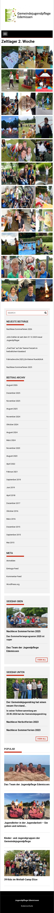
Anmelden (10, 561)
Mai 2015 (10, 542)
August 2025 (11, 409)
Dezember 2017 (13, 503)
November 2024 (13, 417)
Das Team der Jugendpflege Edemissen (27, 784)
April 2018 (10, 495)
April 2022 (10, 464)
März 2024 (10, 440)
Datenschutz (27, 906)
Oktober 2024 (12, 424)
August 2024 (11, 432)
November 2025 (13, 401)
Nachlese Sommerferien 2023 (23, 730)
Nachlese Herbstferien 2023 (22, 722)
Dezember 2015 (13, 527)
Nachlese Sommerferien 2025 (19, 367)
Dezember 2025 (13, 393)
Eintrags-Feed (12, 568)
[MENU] (5, 34)
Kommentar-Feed (13, 576)
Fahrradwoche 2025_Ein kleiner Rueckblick (24, 359)
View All (41, 660)
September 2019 (13, 479)
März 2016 (10, 519)
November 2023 (13, 448)
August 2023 (11, 456)
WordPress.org (13, 584)
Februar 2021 (12, 472)
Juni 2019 (10, 487)
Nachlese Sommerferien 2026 (19, 329)
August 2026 (11, 385)
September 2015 (13, 535)
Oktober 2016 (12, 511)
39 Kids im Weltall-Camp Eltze (21, 879)
